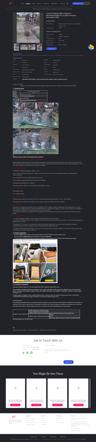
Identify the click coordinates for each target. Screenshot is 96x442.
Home (22, 3)
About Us (39, 3)
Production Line (59, 422)
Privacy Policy (53, 436)
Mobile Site (62, 436)
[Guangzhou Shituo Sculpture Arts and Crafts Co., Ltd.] (24, 353)
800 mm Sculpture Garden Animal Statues (48, 330)
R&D (57, 420)
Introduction (44, 424)
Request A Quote (78, 3)
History (43, 418)
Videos (33, 3)
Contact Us (62, 3)
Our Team (43, 422)
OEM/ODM (58, 418)
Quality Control (54, 3)
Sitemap (43, 436)
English (87, 3)
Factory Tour (46, 3)
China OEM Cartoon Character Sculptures (20, 439)
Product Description (30, 54)
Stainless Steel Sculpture (31, 422)
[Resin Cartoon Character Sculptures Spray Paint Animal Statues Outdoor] (79, 388)
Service (43, 420)
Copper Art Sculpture (30, 418)
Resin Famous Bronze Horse (33, 330)
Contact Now (51, 48)
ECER (84, 439)
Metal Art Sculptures (30, 424)
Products (28, 3)
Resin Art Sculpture (30, 420)
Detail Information (17, 54)
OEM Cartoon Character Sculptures (20, 330)
